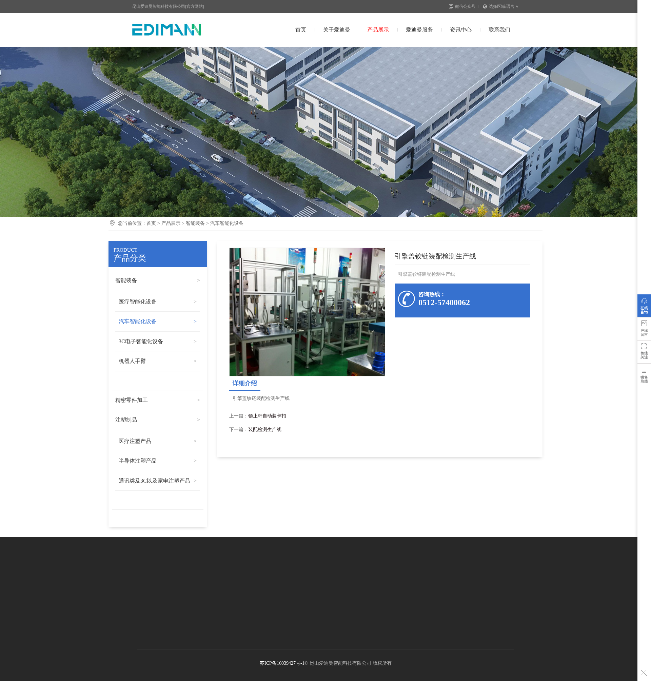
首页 (300, 30)
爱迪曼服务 (419, 30)
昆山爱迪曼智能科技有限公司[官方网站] (168, 6)
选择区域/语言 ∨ (504, 6)
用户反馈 (644, 330)
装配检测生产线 (264, 429)
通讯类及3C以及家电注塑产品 (154, 481)
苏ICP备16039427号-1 (282, 663)
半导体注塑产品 (138, 461)
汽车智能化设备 (226, 223)
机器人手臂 (132, 361)
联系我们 (499, 30)
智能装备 (195, 223)
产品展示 (378, 30)
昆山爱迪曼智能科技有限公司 (179, 30)
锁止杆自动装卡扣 (267, 416)
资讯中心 (461, 30)
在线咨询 (644, 307)
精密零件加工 (131, 400)
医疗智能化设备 (138, 302)
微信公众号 (465, 6)
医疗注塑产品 (135, 441)
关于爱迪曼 (336, 30)
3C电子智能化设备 (141, 341)
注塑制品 (126, 420)
